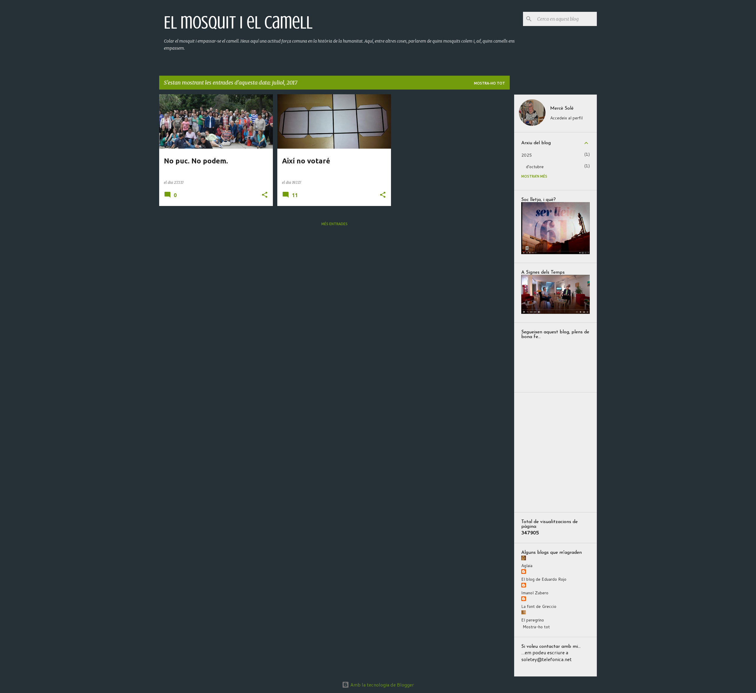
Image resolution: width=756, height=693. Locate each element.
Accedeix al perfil (566, 118)
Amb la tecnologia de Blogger (381, 684)
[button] (264, 195)
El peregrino (532, 620)
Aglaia (526, 566)
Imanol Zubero (534, 593)
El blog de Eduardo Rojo (543, 579)
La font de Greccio (538, 606)
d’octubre (535, 167)
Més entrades (334, 224)
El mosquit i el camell (238, 22)
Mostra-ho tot (489, 83)
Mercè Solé (561, 108)
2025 (526, 155)
